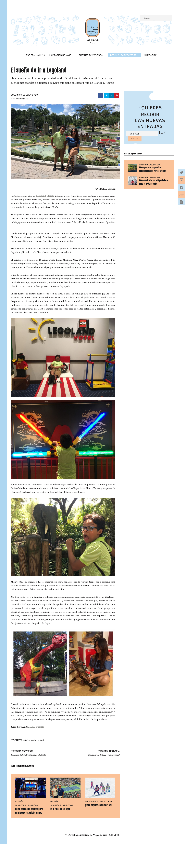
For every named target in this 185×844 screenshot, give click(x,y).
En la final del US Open (60, 809)
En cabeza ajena (153, 165)
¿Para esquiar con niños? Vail (98, 805)
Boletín (14, 95)
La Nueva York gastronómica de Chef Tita (28, 753)
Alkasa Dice (150, 55)
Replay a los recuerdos (123, 55)
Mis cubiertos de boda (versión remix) (104, 753)
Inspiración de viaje (60, 55)
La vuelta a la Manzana (26, 805)
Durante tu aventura (90, 55)
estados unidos (30, 740)
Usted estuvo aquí (28, 95)
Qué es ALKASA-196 (35, 55)
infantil (41, 740)
